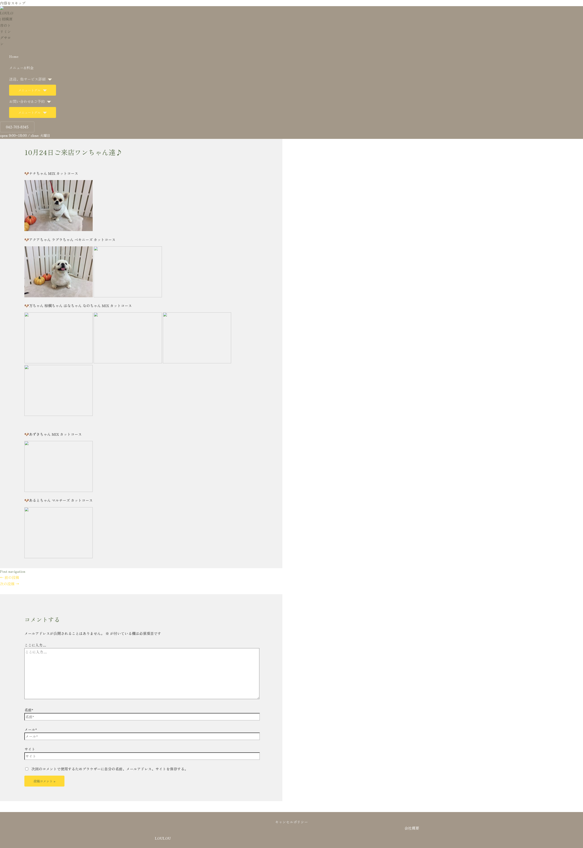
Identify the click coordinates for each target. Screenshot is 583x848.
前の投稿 (9, 577)
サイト (29, 749)
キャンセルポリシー (291, 822)
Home (13, 56)
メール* (30, 729)
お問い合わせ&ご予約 (27, 101)
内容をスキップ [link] (13, 3)
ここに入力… (35, 645)
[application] (49, 79)
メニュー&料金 (21, 67)
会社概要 (411, 828)
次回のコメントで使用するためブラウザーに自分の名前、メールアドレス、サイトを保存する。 (109, 769)
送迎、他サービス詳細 (27, 79)
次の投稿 (9, 583)
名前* (28, 710)
